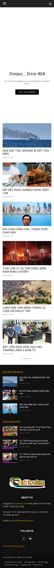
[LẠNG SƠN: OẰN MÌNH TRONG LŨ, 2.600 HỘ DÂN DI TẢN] (27, 292)
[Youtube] (30, 538)
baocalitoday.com (19, 503)
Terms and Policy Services (14, 546)
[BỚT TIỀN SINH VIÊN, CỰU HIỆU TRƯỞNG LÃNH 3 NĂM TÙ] (27, 332)
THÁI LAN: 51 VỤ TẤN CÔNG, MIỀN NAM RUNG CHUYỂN (24, 270)
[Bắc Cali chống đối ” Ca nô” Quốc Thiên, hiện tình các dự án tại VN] (10, 431)
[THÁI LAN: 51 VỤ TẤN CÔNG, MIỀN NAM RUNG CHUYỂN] (27, 253)
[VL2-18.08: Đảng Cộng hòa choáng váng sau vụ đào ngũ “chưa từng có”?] (10, 445)
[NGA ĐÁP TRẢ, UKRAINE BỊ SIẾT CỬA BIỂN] (27, 135)
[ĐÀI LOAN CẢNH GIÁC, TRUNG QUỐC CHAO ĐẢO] (27, 214)
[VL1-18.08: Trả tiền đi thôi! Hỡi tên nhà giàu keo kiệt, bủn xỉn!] (10, 458)
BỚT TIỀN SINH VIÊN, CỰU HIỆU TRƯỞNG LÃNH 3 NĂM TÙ (22, 348)
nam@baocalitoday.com (23, 520)
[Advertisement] (27, 35)
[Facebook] (23, 538)
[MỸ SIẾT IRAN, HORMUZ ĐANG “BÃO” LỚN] (27, 175)
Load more (26, 359)
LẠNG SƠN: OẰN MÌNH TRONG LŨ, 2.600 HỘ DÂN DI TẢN (24, 309)
